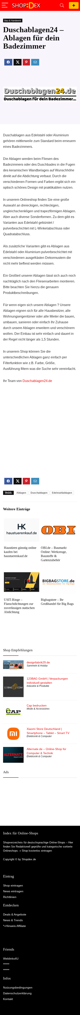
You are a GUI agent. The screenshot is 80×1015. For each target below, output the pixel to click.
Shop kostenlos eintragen (37, 850)
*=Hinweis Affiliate (14, 926)
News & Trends (13, 920)
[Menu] (5, 5)
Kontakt (8, 999)
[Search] (62, 5)
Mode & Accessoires (38, 708)
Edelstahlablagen (62, 492)
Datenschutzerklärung (17, 993)
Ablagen (21, 492)
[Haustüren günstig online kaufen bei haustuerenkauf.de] (21, 521)
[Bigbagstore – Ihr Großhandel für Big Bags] (58, 573)
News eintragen (13, 891)
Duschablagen (39, 492)
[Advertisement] (40, 434)
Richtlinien (9, 897)
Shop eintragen (74, 5)
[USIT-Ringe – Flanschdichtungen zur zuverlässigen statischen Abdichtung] (21, 573)
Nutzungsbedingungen (17, 987)
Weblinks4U (10, 958)
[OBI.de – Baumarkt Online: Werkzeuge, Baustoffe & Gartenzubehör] (58, 521)
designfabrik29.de (38, 662)
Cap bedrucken (37, 705)
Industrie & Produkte (38, 686)
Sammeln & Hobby (37, 665)
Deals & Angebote (14, 914)
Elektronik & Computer (39, 736)
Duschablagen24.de (37, 381)
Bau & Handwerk (12, 20)
